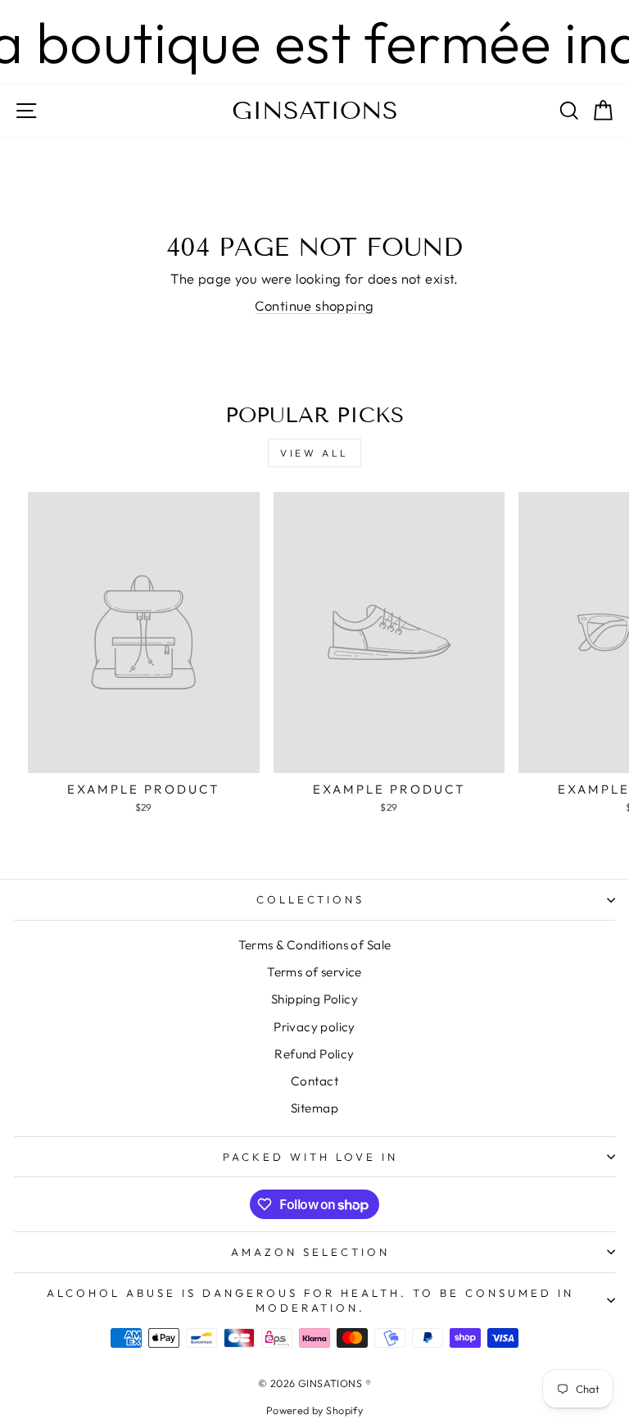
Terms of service (314, 972)
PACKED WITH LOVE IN (310, 1156)
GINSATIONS (315, 110)
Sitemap (314, 1108)
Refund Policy (314, 1054)
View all (314, 453)
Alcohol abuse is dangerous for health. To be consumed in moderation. (310, 1300)
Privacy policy (314, 1027)
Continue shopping (314, 305)
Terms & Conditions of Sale (314, 945)
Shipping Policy (314, 999)
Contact (314, 1081)
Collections (310, 899)
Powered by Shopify (314, 1410)
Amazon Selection (310, 1251)
